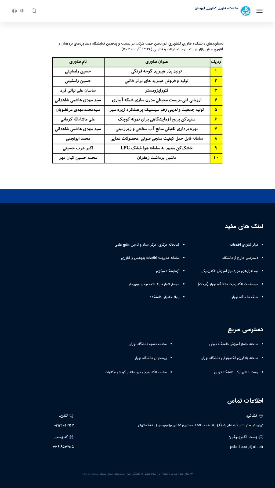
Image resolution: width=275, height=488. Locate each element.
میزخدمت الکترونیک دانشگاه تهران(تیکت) (228, 284)
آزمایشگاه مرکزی (167, 271)
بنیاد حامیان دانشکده (164, 297)
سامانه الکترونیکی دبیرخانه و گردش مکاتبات (136, 372)
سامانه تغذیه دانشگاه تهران (148, 344)
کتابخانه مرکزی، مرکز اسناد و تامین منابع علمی (146, 245)
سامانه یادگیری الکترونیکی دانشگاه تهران (229, 358)
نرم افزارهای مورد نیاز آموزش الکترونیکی (229, 271)
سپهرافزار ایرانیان (90, 474)
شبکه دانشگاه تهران (244, 297)
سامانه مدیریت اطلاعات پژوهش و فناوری (150, 258)
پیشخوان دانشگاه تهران (150, 358)
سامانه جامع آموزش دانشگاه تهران (233, 344)
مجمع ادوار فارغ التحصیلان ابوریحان (153, 284)
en (22, 11)
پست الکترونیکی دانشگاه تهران (236, 372)
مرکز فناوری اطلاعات (244, 245)
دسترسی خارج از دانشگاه (240, 258)
